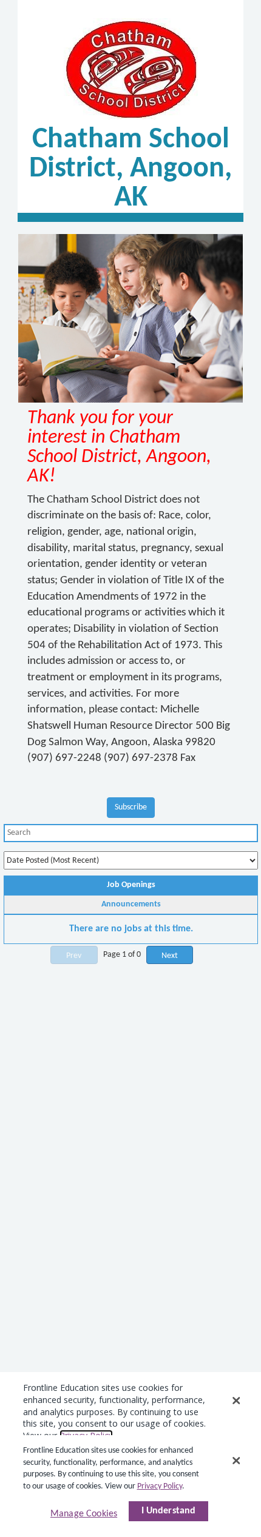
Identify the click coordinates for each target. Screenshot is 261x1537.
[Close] (236, 1460)
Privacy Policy (159, 1486)
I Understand (168, 1511)
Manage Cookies (83, 1514)
